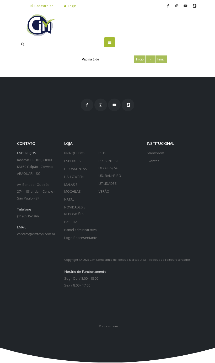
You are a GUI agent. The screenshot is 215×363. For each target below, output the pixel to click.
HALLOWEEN (74, 177)
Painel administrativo (80, 230)
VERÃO (104, 191)
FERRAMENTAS (75, 169)
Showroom (155, 153)
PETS (102, 153)
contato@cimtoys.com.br (36, 234)
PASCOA (70, 222)
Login (71, 6)
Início (139, 59)
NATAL (69, 199)
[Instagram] (176, 5)
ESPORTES (72, 161)
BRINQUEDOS (74, 153)
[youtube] (185, 5)
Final (161, 59)
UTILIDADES (108, 183)
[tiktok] (194, 5)
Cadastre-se (43, 6)
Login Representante (80, 238)
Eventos (153, 161)
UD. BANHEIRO (110, 175)
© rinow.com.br (110, 326)
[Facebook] (168, 5)
